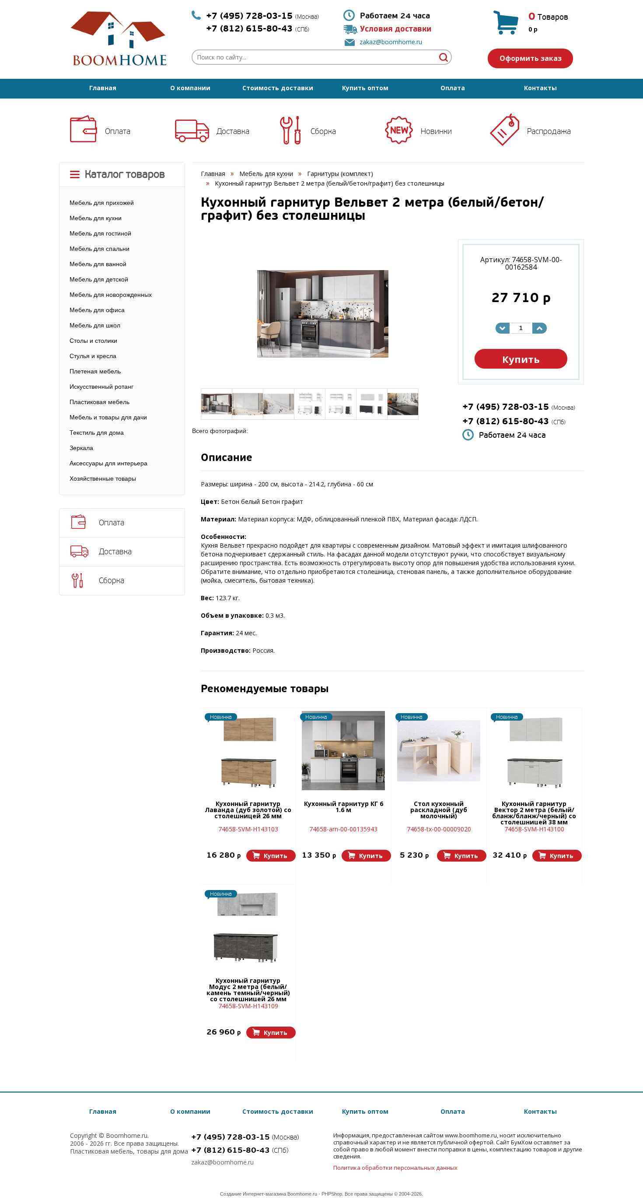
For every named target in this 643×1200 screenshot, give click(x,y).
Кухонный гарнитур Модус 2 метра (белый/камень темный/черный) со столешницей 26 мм (248, 989)
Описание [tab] (226, 459)
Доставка (233, 131)
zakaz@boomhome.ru (391, 42)
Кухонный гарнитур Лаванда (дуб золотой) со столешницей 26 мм (248, 810)
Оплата (452, 88)
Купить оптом (365, 88)
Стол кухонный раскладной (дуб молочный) (438, 810)
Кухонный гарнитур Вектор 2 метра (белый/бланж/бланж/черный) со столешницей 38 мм (534, 812)
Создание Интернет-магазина (253, 1193)
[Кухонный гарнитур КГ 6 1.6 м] (343, 750)
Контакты (540, 88)
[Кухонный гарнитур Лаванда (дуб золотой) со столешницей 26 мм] (248, 750)
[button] (271, 856)
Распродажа (549, 131)
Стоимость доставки (277, 88)
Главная (102, 88)
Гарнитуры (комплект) (340, 173)
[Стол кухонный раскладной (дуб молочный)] (438, 750)
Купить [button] (521, 359)
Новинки (436, 131)
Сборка (323, 131)
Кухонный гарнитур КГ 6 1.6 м (343, 807)
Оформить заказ (531, 58)
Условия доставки (395, 29)
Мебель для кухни (266, 173)
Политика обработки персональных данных (395, 1168)
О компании (190, 88)
